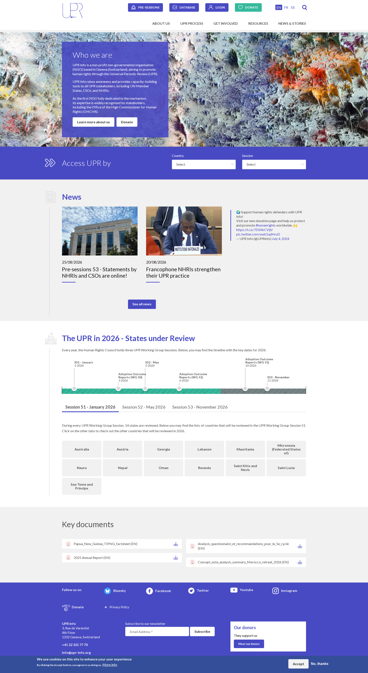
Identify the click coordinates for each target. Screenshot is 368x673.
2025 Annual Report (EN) (92, 557)
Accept (298, 664)
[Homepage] (72, 10)
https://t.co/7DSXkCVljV (254, 230)
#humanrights (266, 225)
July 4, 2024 (280, 239)
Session (247, 156)
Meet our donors (249, 644)
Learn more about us (93, 122)
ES (293, 7)
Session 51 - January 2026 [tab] (90, 406)
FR (286, 7)
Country (178, 156)
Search (304, 7)
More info (109, 665)
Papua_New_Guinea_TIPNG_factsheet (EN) (105, 544)
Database (187, 7)
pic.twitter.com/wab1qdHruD (258, 234)
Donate (251, 7)
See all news (141, 304)
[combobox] (204, 164)
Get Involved (225, 23)
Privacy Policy (119, 607)
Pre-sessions (148, 7)
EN (278, 7)
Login (220, 7)
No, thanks (319, 664)
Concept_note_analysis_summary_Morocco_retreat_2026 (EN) (243, 562)
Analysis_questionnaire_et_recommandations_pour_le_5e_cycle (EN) (243, 546)
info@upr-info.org (76, 652)
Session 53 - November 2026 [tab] (200, 406)
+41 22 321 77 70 (75, 645)
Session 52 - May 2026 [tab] (143, 406)
